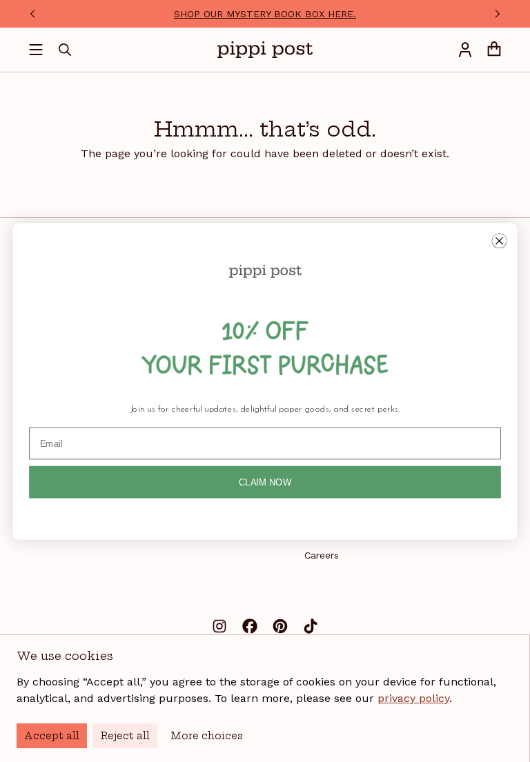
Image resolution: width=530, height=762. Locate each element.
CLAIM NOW (265, 482)
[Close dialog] (499, 240)
